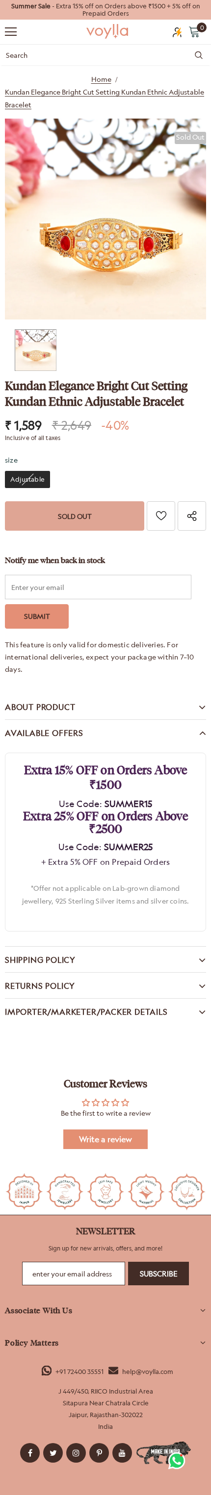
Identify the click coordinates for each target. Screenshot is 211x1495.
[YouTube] (122, 1453)
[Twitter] (53, 1453)
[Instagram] (76, 1453)
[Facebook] (30, 1453)
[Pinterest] (99, 1453)
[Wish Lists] (161, 516)
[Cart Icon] (194, 31)
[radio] (27, 479)
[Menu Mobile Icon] (11, 32)
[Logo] (108, 31)
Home (101, 79)
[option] (105, 10)
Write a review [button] (105, 1139)
